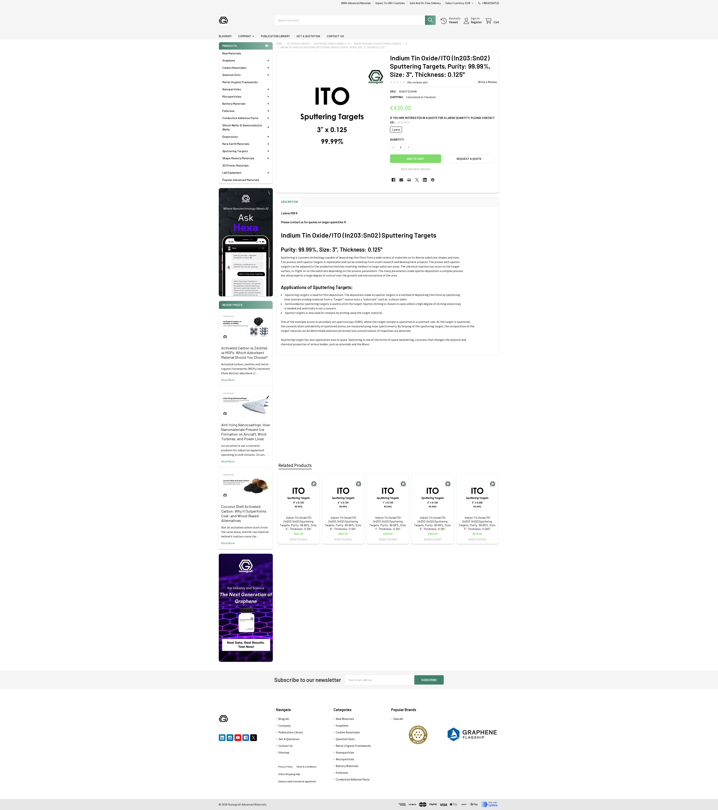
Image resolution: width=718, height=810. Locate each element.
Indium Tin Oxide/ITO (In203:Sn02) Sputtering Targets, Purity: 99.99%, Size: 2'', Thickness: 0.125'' (432, 523)
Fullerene (228, 111)
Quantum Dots (231, 74)
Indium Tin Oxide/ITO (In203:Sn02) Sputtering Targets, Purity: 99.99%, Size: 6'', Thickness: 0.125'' (343, 523)
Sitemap (283, 752)
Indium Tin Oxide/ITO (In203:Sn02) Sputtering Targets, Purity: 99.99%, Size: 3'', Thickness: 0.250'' (477, 523)
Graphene (228, 60)
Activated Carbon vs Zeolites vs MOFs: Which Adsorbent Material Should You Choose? (244, 352)
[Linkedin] (424, 179)
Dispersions (230, 136)
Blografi (225, 36)
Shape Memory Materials (238, 158)
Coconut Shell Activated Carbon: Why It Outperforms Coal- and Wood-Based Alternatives (243, 513)
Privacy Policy (285, 766)
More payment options (415, 168)
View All (398, 719)
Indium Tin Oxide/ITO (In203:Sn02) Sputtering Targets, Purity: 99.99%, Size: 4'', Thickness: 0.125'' (298, 523)
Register (476, 22)
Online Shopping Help (289, 774)
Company (244, 36)
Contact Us (335, 36)
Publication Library (275, 36)
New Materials (231, 53)
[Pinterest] (432, 179)
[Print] (409, 179)
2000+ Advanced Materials (356, 3)
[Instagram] (230, 737)
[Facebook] (393, 179)
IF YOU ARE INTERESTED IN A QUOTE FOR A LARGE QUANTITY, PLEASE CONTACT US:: (442, 120)
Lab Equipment (232, 172)
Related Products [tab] (295, 465)
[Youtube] (237, 737)
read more (228, 380)
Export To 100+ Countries (390, 3)
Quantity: (397, 139)
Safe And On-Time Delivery (425, 3)
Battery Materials (234, 103)
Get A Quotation (308, 36)
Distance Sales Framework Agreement (297, 781)
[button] (418, 735)
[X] (417, 179)
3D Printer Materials (235, 165)
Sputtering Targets (235, 151)
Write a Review (487, 82)
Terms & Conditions (306, 766)
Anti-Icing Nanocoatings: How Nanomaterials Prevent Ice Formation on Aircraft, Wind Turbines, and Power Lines (245, 431)
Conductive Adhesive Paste (240, 118)
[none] (332, 107)
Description (289, 202)
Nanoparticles (231, 89)
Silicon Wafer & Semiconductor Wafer (242, 127)
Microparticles (231, 96)
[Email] (401, 179)
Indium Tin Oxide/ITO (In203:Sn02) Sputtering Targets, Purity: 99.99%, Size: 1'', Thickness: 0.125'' (388, 523)
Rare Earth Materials (235, 143)
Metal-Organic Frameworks (240, 82)
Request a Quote (469, 158)
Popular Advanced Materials (240, 180)
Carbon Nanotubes (234, 67)
